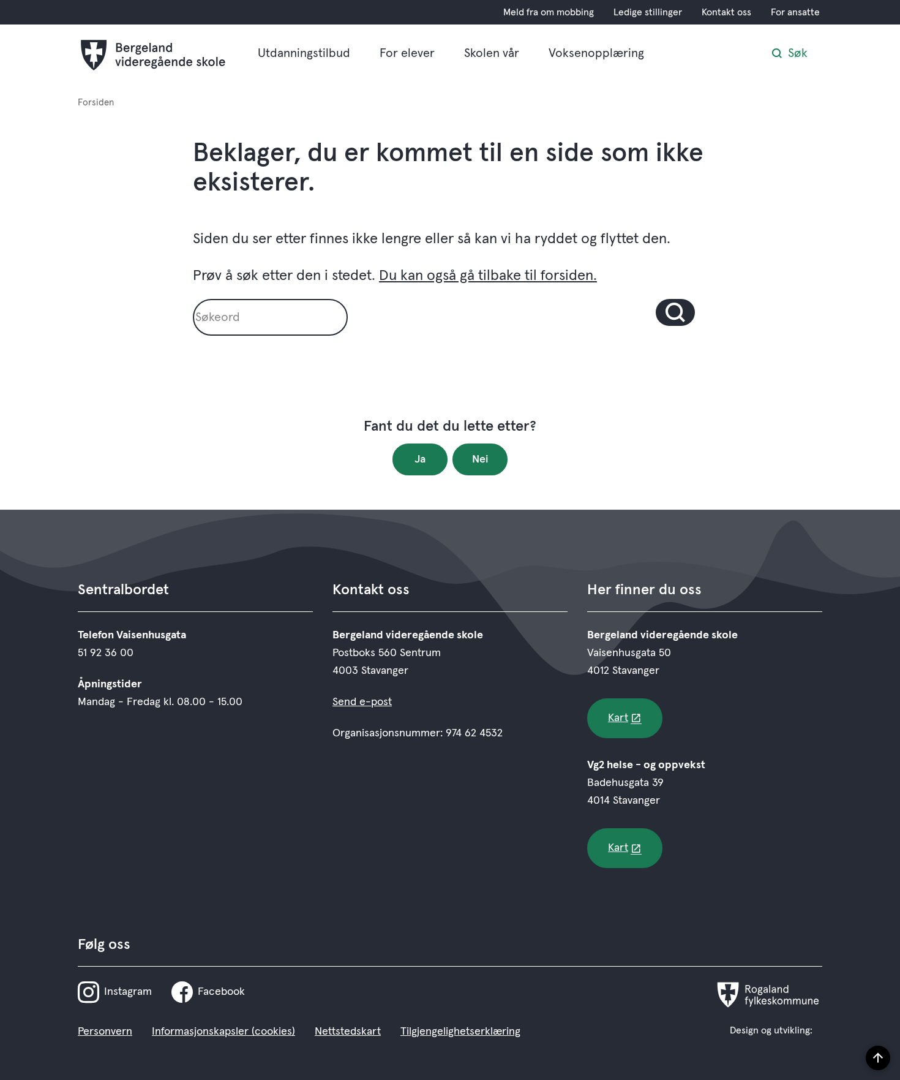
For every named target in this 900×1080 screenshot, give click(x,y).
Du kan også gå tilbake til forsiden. (488, 275)
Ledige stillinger (647, 12)
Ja (420, 459)
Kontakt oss (726, 12)
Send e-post (362, 702)
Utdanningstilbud (304, 53)
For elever (407, 53)
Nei (480, 459)
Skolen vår (491, 53)
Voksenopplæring (596, 53)
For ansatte (795, 12)
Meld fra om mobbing (548, 12)
